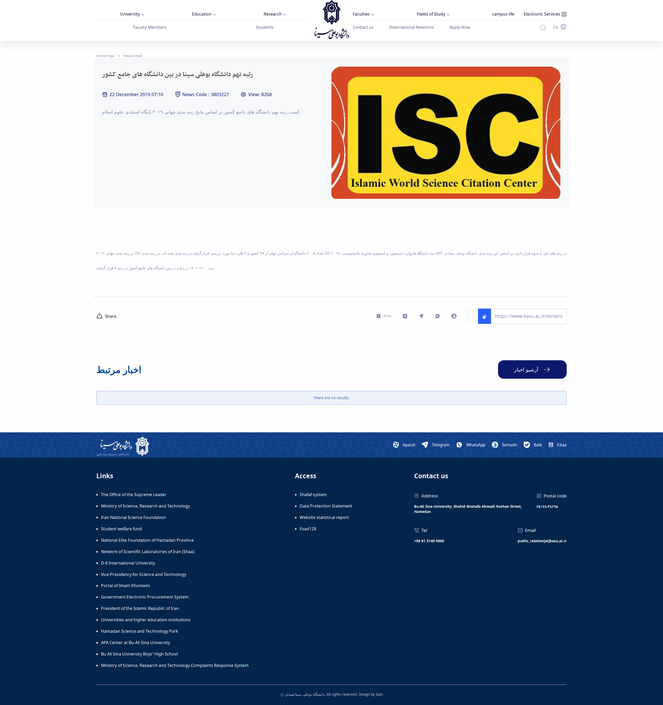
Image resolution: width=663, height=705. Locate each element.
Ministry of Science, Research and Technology (145, 506)
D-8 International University (128, 563)
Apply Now (459, 27)
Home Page (105, 55)
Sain (379, 694)
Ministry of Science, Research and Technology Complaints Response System (175, 665)
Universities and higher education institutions (146, 620)
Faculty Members (150, 27)
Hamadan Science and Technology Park (139, 631)
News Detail (133, 55)
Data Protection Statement (326, 506)
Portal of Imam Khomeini (125, 585)
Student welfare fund (121, 529)
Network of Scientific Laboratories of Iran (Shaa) (147, 551)
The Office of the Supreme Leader (134, 494)
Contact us (363, 27)
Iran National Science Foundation (133, 517)
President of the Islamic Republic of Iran (140, 608)
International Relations (411, 27)
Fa (555, 27)
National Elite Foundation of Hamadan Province (147, 540)
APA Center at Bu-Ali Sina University (135, 642)
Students (264, 27)
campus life (503, 14)
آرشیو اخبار (526, 369)
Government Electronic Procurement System (145, 597)
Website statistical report (324, 517)
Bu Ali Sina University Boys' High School (139, 654)
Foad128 (308, 529)
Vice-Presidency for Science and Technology (143, 574)
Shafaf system (313, 494)
